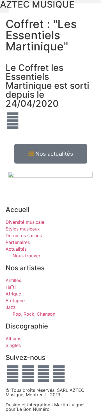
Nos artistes (25, 268)
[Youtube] (43, 374)
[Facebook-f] (13, 374)
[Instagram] (59, 374)
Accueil (17, 210)
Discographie (27, 326)
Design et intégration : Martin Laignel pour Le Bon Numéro (45, 407)
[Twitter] (28, 374)
